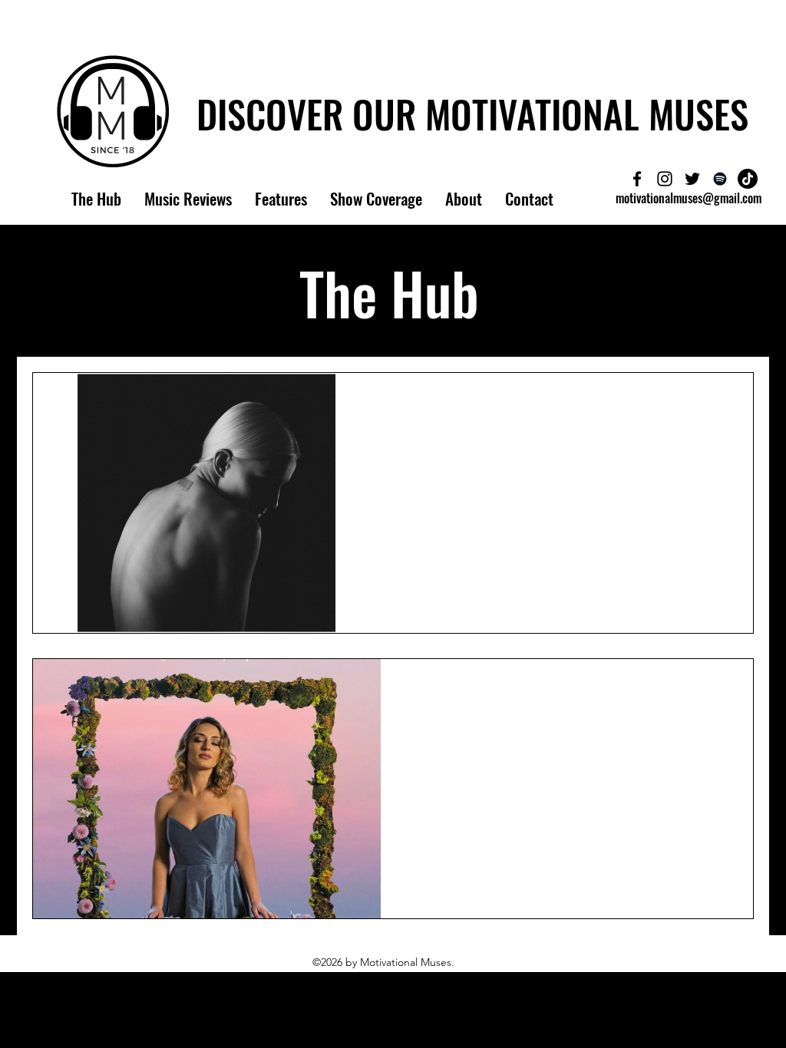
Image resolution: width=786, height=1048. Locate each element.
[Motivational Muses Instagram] (665, 179)
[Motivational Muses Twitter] (692, 179)
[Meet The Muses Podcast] (720, 179)
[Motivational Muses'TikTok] (748, 179)
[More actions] (723, 404)
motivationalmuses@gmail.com (688, 198)
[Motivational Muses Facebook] (637, 179)
